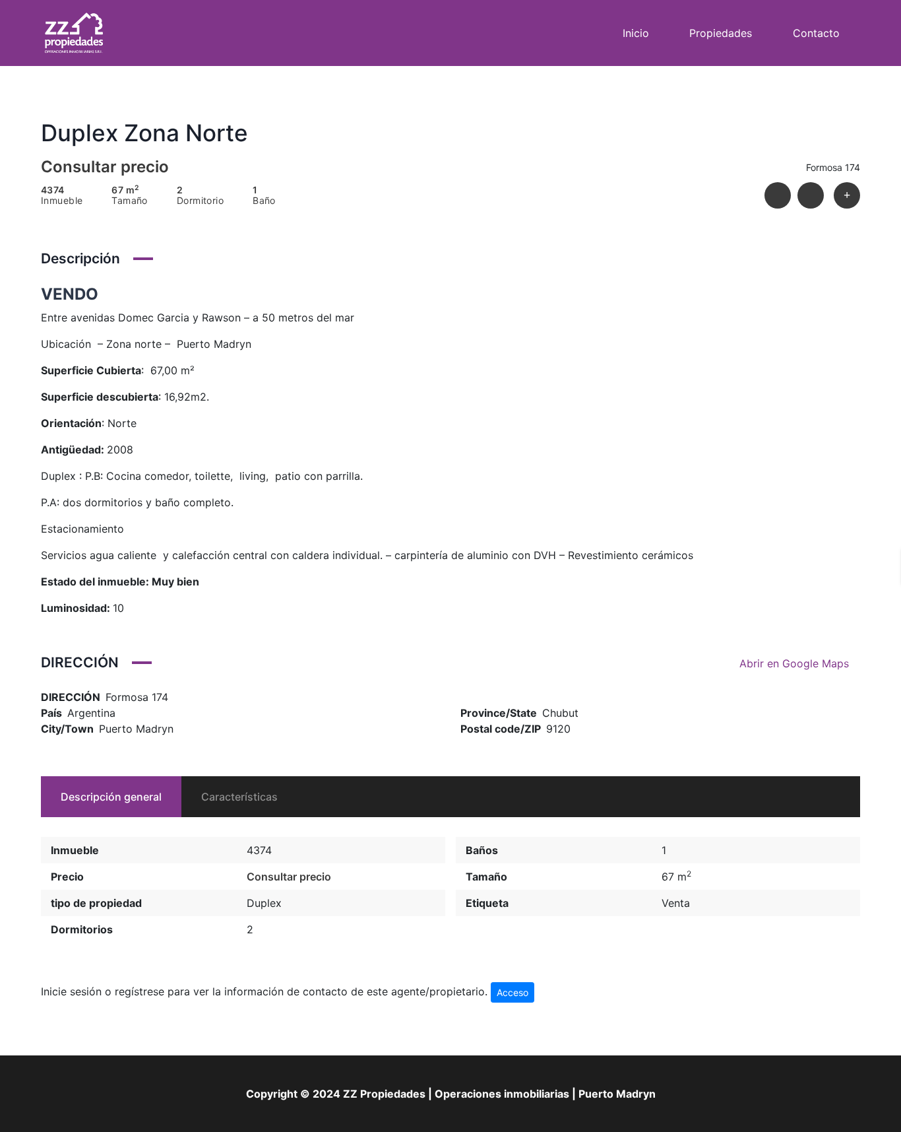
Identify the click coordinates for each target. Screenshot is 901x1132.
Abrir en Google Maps (795, 663)
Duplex (264, 903)
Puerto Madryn (136, 728)
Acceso (512, 992)
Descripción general (111, 796)
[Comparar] (847, 195)
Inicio (636, 33)
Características (239, 796)
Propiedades (720, 33)
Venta (676, 903)
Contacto (816, 33)
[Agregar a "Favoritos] (810, 195)
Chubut (560, 712)
